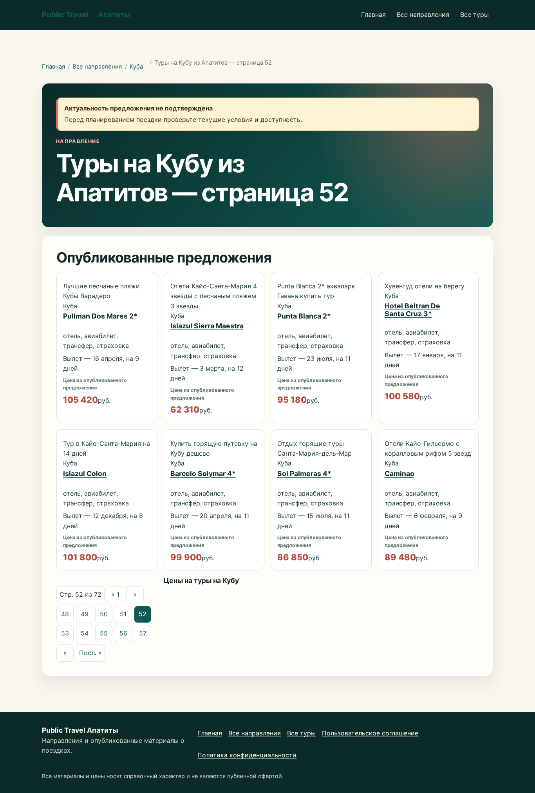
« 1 (115, 594)
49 (85, 614)
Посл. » (90, 653)
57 (142, 633)
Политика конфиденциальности (246, 755)
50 (104, 614)
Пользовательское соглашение (370, 733)
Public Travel (86, 14)
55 (104, 633)
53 (65, 633)
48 (65, 614)
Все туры (474, 14)
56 (123, 633)
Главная (373, 14)
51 (123, 614)
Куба (136, 66)
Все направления (423, 14)
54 (85, 633)
